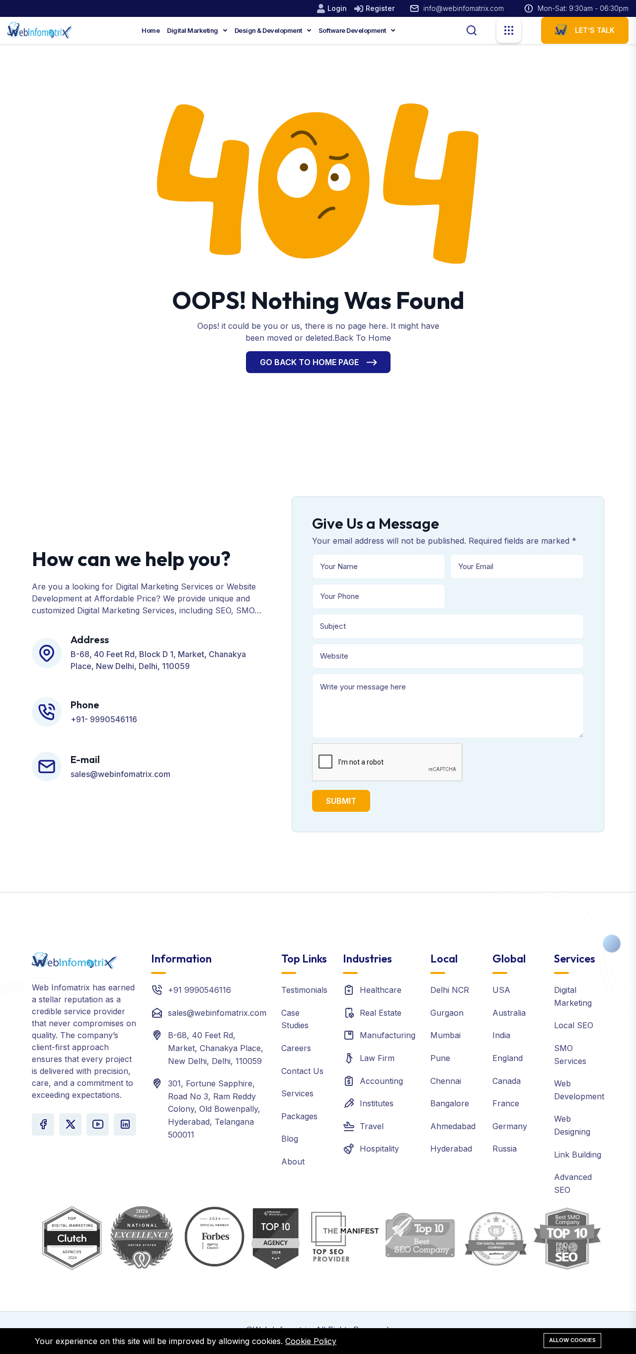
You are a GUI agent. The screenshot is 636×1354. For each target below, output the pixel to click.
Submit (341, 801)
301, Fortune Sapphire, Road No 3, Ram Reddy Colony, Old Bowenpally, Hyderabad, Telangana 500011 (214, 1108)
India (501, 1035)
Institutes (377, 1103)
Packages (299, 1116)
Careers (296, 1048)
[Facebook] (43, 1124)
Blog (289, 1139)
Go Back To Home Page (309, 362)
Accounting (381, 1081)
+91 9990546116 (199, 990)
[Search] (472, 29)
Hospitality (379, 1149)
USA (501, 990)
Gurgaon (447, 1013)
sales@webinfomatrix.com (217, 1013)
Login (337, 8)
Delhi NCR (449, 990)
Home (150, 30)
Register (380, 8)
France (505, 1103)
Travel (372, 1126)
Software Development (353, 30)
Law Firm (377, 1058)
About (293, 1161)
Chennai (445, 1081)
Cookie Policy (310, 1341)
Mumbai (445, 1035)
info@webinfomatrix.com (463, 8)
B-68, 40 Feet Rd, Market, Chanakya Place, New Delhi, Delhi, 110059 (215, 1047)
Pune (440, 1058)
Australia (509, 1013)
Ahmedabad (453, 1126)
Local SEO (573, 1025)
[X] (70, 1124)
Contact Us (302, 1071)
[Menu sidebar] (508, 30)
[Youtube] (97, 1124)
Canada (506, 1081)
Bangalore (449, 1103)
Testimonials (304, 990)
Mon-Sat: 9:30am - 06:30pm (583, 8)
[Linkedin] (125, 1124)
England (507, 1058)
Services (297, 1093)
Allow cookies (572, 1340)
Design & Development (269, 30)
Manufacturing (387, 1035)
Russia (504, 1149)
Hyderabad (451, 1149)
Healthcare (380, 990)
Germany (509, 1126)
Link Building (577, 1155)
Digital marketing (193, 30)
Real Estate (380, 1013)
